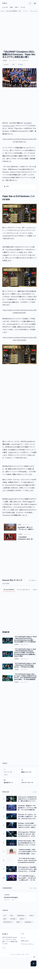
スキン (17, 7)
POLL (12, 915)
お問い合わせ (25, 941)
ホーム (23, 938)
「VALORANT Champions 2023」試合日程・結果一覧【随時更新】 (26, 538)
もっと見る (34, 792)
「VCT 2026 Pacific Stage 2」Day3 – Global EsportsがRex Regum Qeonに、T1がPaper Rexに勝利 (25, 665)
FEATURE (13, 919)
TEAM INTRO (21, 915)
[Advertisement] (19, 387)
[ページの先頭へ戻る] (34, 957)
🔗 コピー (20, 64)
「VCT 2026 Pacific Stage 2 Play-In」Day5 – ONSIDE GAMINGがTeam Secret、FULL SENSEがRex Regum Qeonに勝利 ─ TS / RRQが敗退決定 (25, 676)
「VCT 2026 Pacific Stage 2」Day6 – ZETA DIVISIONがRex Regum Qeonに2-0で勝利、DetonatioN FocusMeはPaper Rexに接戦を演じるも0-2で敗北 (25, 652)
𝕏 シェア (6, 64)
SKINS (19, 922)
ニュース (5, 7)
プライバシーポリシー (27, 944)
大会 (11, 7)
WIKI (6, 919)
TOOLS (31, 915)
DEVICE (23, 919)
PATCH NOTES (9, 922)
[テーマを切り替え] (35, 3)
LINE (13, 64)
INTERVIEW (29, 922)
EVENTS (5, 60)
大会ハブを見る (33, 888)
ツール (23, 7)
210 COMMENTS (23, 60)
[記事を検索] (30, 3)
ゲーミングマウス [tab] (9, 590)
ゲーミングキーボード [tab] (23, 590)
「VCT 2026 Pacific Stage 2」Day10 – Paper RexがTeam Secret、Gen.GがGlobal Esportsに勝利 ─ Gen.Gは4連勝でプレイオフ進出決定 (25, 639)
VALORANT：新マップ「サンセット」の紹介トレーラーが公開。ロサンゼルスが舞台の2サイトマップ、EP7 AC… (26, 528)
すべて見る (32, 580)
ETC (5, 915)
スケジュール (34, 11)
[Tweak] (33, 963)
